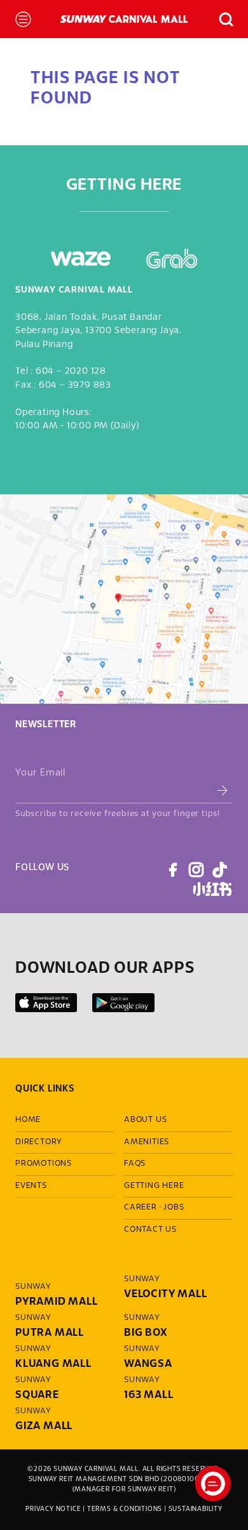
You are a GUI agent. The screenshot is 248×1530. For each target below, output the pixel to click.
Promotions (43, 1164)
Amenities (146, 1142)
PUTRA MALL (49, 1333)
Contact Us (150, 1230)
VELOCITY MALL (165, 1294)
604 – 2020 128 (71, 371)
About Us (145, 1120)
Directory (38, 1142)
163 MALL (148, 1395)
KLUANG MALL (53, 1364)
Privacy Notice (53, 1509)
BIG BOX (146, 1333)
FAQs (135, 1164)
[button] (220, 19)
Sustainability (196, 1509)
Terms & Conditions (124, 1509)
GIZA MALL (43, 1426)
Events (31, 1186)
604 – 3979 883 (75, 385)
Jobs (173, 1207)
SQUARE (37, 1395)
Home (28, 1120)
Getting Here (154, 1186)
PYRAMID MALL (56, 1302)
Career (140, 1207)
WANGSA (148, 1364)
